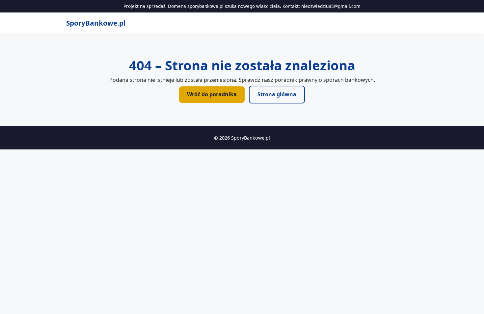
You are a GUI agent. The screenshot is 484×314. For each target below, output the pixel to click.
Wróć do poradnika (212, 94)
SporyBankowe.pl (95, 23)
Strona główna (276, 94)
